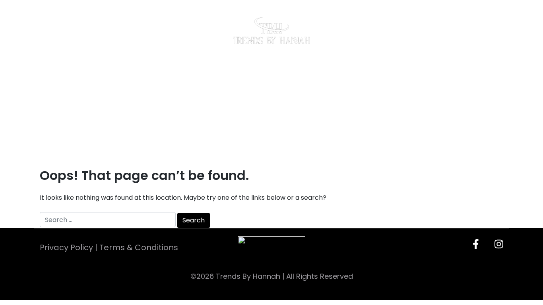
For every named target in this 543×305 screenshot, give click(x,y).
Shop (168, 30)
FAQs (417, 30)
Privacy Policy (66, 247)
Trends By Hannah (248, 276)
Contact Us (474, 30)
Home (60, 30)
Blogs (373, 30)
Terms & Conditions (138, 247)
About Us (115, 30)
